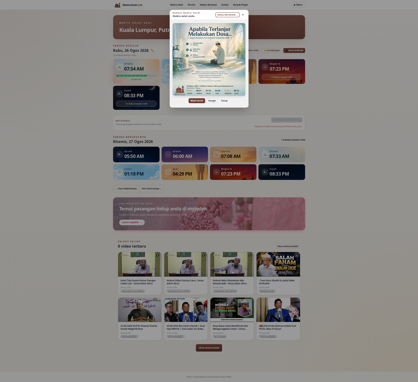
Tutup (224, 100)
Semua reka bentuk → (227, 14)
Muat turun (197, 100)
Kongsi (212, 100)
